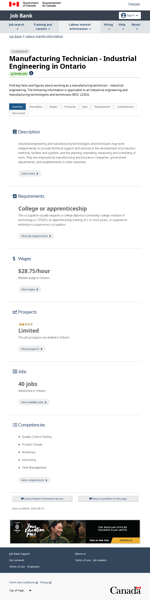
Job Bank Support (19, 553)
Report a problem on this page (109, 498)
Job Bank (21, 15)
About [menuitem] (136, 25)
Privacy (45, 582)
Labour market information (44, 36)
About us (80, 553)
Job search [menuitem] (16, 25)
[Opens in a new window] (75, 531)
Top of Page (17, 590)
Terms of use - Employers (24, 566)
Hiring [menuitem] (108, 25)
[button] (31, 73)
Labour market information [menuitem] (80, 27)
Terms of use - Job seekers (91, 560)
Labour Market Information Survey (43, 498)
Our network (16, 560)
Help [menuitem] (122, 25)
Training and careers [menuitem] (42, 27)
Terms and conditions (23, 582)
